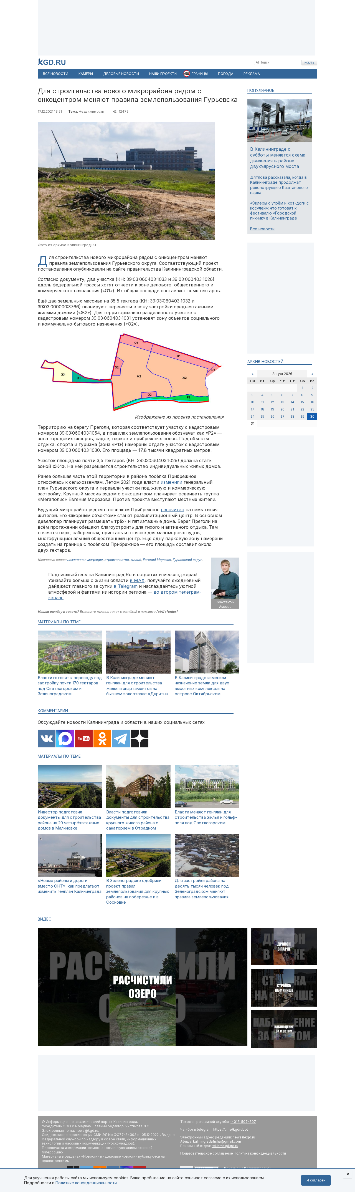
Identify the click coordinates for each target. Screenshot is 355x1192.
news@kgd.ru (244, 1137)
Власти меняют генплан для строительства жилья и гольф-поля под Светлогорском (206, 817)
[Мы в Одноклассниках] (102, 739)
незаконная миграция (85, 560)
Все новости (262, 228)
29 (302, 416)
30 (312, 416)
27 (282, 416)
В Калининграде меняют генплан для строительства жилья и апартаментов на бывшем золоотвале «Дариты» (137, 686)
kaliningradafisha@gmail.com (217, 1141)
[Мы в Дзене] (139, 739)
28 (292, 416)
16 (312, 402)
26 (272, 416)
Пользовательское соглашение (206, 1153)
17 (252, 409)
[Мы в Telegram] (121, 739)
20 (282, 409)
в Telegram (126, 586)
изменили (171, 482)
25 (262, 416)
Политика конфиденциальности (260, 1153)
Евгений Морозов (157, 560)
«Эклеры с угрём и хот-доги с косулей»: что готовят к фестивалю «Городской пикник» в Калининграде (279, 211)
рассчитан (172, 509)
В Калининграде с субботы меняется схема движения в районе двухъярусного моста (277, 157)
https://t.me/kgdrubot (230, 1129)
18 (262, 409)
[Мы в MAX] (65, 739)
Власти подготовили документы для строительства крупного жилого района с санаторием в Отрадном (137, 820)
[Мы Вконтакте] (46, 739)
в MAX (137, 580)
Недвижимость (91, 111)
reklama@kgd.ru (225, 1146)
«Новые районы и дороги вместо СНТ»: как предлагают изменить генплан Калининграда (70, 886)
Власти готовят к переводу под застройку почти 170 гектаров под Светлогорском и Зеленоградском (70, 686)
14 (292, 402)
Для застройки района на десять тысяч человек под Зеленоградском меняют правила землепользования (202, 888)
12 (272, 402)
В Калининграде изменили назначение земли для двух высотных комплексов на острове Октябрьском (202, 686)
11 (262, 402)
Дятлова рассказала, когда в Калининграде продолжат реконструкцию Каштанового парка (279, 185)
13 (282, 402)
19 (272, 409)
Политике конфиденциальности (86, 1182)
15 (302, 402)
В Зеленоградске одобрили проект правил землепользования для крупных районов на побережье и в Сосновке (137, 891)
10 (252, 402)
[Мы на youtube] (84, 739)
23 (312, 409)
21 (292, 409)
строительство (116, 560)
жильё (135, 560)
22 (302, 409)
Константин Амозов (225, 604)
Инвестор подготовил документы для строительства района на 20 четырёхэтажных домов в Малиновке (69, 820)
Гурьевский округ (187, 560)
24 (252, 416)
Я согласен (315, 1180)
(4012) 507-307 (243, 1122)
